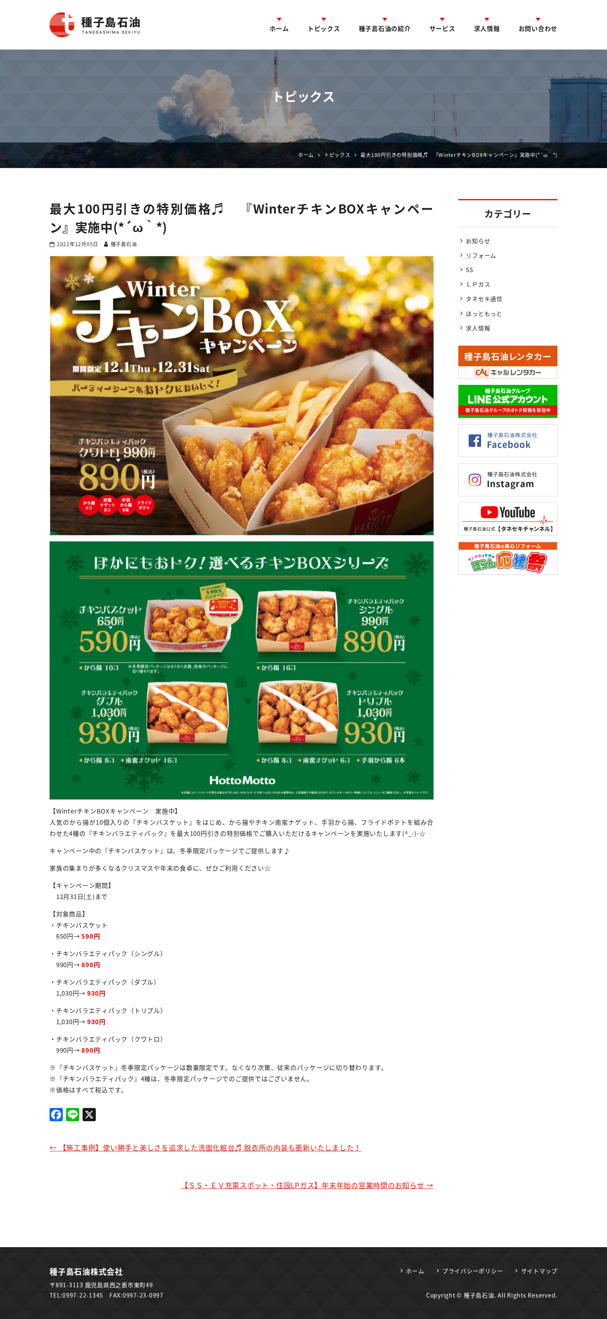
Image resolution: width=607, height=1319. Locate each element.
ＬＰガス (478, 284)
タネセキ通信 (484, 298)
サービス (442, 28)
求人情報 (487, 28)
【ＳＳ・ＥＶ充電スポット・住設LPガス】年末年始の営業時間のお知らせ (307, 1185)
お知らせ (478, 241)
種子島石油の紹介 (385, 28)
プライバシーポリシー (472, 1271)
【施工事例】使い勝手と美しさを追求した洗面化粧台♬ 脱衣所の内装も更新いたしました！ (205, 1147)
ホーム (279, 28)
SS (469, 270)
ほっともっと (484, 313)
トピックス (324, 28)
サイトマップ (539, 1271)
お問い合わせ (538, 28)
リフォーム (481, 255)
